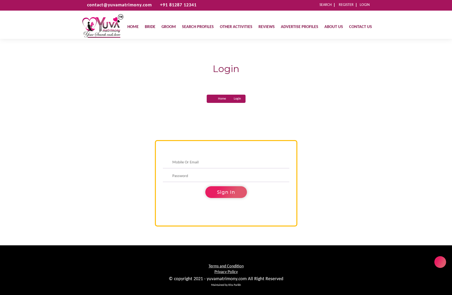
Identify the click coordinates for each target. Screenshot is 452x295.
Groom (168, 27)
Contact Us (360, 27)
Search (325, 5)
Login (365, 5)
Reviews (266, 27)
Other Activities (236, 27)
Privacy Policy (226, 272)
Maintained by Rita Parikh (226, 285)
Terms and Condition (226, 266)
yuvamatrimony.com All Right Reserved (245, 279)
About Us (333, 27)
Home (133, 27)
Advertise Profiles (299, 27)
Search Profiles (198, 27)
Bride (150, 27)
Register (346, 5)
